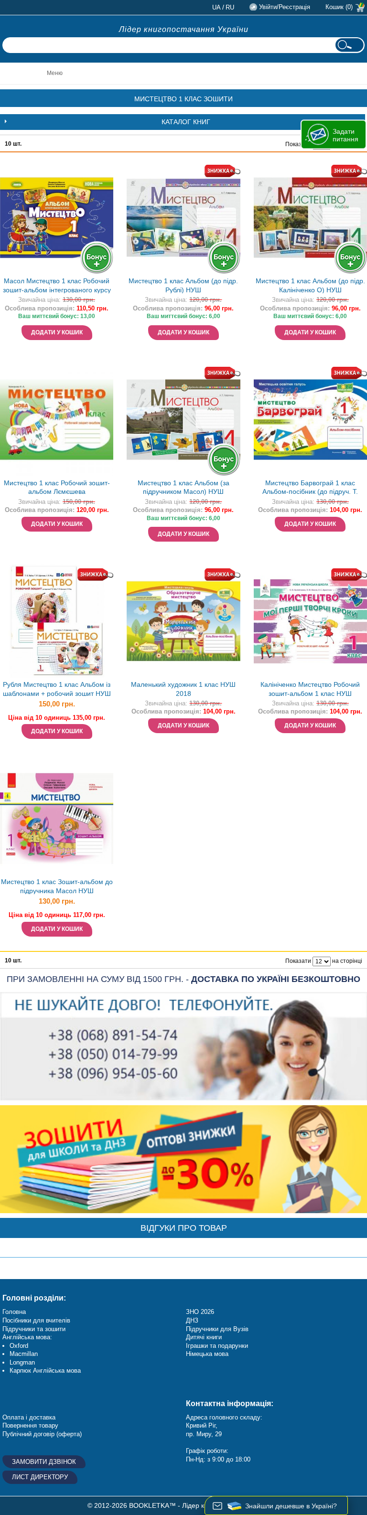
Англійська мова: (27, 1337)
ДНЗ (192, 1320)
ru (230, 7)
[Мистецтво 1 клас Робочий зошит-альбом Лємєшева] (56, 419)
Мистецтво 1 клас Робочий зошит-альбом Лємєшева (57, 487)
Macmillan (24, 1353)
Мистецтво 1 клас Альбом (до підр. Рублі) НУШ (183, 285)
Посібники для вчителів (36, 1320)
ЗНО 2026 (200, 1311)
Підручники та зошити (33, 1329)
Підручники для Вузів (217, 1329)
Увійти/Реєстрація (284, 7)
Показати (298, 144)
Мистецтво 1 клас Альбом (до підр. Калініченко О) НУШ (310, 285)
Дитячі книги (204, 1337)
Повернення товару (30, 1425)
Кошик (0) (339, 7)
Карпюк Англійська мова (45, 1370)
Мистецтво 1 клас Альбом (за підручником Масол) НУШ (183, 487)
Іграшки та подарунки (217, 1345)
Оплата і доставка (28, 1417)
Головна (14, 1311)
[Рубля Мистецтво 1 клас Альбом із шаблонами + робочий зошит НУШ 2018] (56, 621)
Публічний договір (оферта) (42, 1434)
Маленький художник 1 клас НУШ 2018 (183, 689)
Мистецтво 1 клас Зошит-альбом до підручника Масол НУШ (57, 886)
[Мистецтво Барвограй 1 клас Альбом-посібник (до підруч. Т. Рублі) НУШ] (310, 419)
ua (216, 7)
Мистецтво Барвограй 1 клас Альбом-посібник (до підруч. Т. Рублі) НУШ (310, 488)
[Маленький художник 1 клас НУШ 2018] (183, 621)
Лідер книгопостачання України (183, 29)
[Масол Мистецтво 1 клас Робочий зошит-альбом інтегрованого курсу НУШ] (56, 217)
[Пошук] (349, 45)
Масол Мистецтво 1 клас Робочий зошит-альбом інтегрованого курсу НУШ (57, 286)
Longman (22, 1362)
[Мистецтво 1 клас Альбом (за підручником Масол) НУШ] (183, 419)
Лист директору (40, 1477)
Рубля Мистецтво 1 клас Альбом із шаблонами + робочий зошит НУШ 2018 (57, 690)
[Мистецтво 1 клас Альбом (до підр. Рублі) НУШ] (183, 217)
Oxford (19, 1345)
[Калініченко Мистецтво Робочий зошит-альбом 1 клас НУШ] (310, 621)
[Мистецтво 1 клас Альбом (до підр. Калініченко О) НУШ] (310, 217)
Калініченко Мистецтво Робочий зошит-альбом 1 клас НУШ (310, 689)
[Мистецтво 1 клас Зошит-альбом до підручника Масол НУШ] (56, 818)
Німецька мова (207, 1353)
